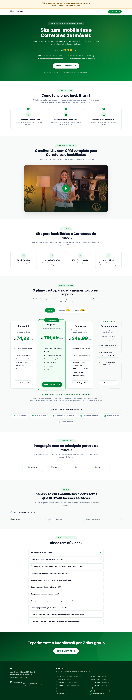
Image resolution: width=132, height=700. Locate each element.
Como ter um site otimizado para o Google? (47, 559)
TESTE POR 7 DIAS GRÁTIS (66, 66)
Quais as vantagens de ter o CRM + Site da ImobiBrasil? (51, 580)
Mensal (50, 310)
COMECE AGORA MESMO (66, 651)
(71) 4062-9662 (99, 682)
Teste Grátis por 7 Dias (23, 383)
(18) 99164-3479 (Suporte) (100, 694)
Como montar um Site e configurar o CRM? (46, 587)
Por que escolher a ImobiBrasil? (42, 552)
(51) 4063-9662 (66, 694)
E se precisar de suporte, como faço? (45, 594)
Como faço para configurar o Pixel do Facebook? (49, 608)
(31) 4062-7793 (67, 685)
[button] (66, 188)
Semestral (63, 310)
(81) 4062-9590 (98, 685)
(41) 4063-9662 (65, 688)
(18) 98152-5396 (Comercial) (101, 691)
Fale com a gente (109, 383)
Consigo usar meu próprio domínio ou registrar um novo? (52, 601)
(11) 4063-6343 (65, 679)
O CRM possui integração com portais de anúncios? (50, 573)
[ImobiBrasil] (16, 11)
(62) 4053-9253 (99, 679)
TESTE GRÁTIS (115, 11)
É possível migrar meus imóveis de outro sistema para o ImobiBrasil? (56, 566)
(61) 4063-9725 (99, 676)
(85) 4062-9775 (100, 688)
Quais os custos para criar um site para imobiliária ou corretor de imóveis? (58, 615)
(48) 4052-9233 (67, 691)
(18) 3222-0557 (69, 676)
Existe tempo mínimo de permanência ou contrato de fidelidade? (55, 622)
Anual (79, 310)
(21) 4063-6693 (66, 682)
